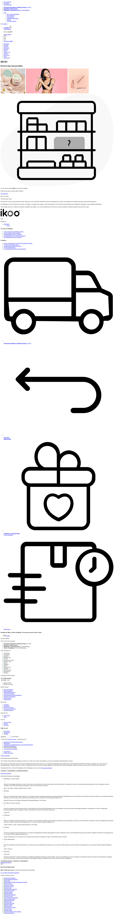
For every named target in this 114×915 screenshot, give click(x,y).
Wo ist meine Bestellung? (13, 14)
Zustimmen (3, 770)
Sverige (11, 896)
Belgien (11, 904)
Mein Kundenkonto (8, 689)
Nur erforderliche (11, 770)
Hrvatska (12, 903)
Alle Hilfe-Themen (11, 21)
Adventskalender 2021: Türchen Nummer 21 (15, 236)
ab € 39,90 (17, 7)
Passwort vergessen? (9, 707)
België (10, 906)
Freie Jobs (6, 725)
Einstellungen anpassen (22, 770)
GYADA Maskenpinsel (9, 247)
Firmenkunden (7, 699)
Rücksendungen (11, 15)
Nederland (13, 894)
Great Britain (15, 897)
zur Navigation (7, 2)
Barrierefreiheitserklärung (10, 746)
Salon (5, 717)
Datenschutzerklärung (46, 768)
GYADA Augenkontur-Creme (11, 244)
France (10, 883)
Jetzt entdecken (4, 193)
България (12, 899)
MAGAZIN (7, 715)
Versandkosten (10, 17)
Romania (12, 913)
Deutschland (14, 879)
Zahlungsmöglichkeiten (12, 18)
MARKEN (6, 224)
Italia (9, 880)
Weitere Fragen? (8, 698)
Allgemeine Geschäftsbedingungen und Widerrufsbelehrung (18, 744)
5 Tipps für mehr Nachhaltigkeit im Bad (13, 231)
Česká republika (17, 911)
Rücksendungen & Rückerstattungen (13, 695)
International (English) (21, 882)
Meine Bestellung (8, 691)
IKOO (8, 225)
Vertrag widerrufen (5, 755)
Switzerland (14, 889)
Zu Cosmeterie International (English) (10, 872)
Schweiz (11, 885)
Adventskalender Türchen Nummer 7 (13, 237)
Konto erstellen (7, 34)
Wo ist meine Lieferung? (10, 709)
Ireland (10, 910)
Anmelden (6, 704)
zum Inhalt (6, 3)
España (10, 892)
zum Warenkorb (8, 4)
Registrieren (7, 706)
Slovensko (13, 907)
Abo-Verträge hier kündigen (10, 749)
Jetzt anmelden (7, 29)
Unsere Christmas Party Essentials (12, 233)
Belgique (12, 900)
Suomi (10, 908)
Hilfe (5, 12)
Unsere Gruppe (7, 722)
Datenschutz (7, 743)
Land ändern (15, 736)
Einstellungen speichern (6, 861)
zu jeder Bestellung (16, 10)
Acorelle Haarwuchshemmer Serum (12, 246)
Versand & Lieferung (9, 693)
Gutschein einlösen (8, 710)
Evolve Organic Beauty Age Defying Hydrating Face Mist (18, 243)
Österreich (12, 878)
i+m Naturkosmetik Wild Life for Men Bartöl (15, 249)
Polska (10, 901)
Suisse (9, 887)
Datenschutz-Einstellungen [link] (10, 747)
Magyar (11, 893)
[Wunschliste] (5, 37)
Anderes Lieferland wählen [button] (7, 875)
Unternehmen (7, 751)
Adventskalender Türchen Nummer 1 (13, 234)
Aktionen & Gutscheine (9, 696)
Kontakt (9, 19)
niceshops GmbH (12, 739)
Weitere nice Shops (8, 753)
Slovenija (12, 890)
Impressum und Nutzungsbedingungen (13, 742)
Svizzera (11, 886)
